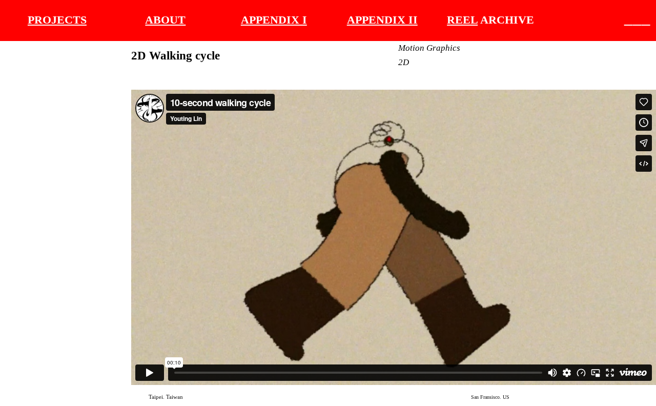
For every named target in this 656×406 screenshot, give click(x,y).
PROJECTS (57, 20)
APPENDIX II (382, 20)
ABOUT (165, 20)
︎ (628, 20)
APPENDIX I (274, 20)
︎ (646, 20)
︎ (637, 20)
